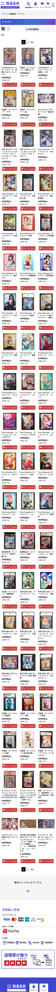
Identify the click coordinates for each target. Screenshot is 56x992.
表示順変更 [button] (34, 29)
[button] (53, 5)
